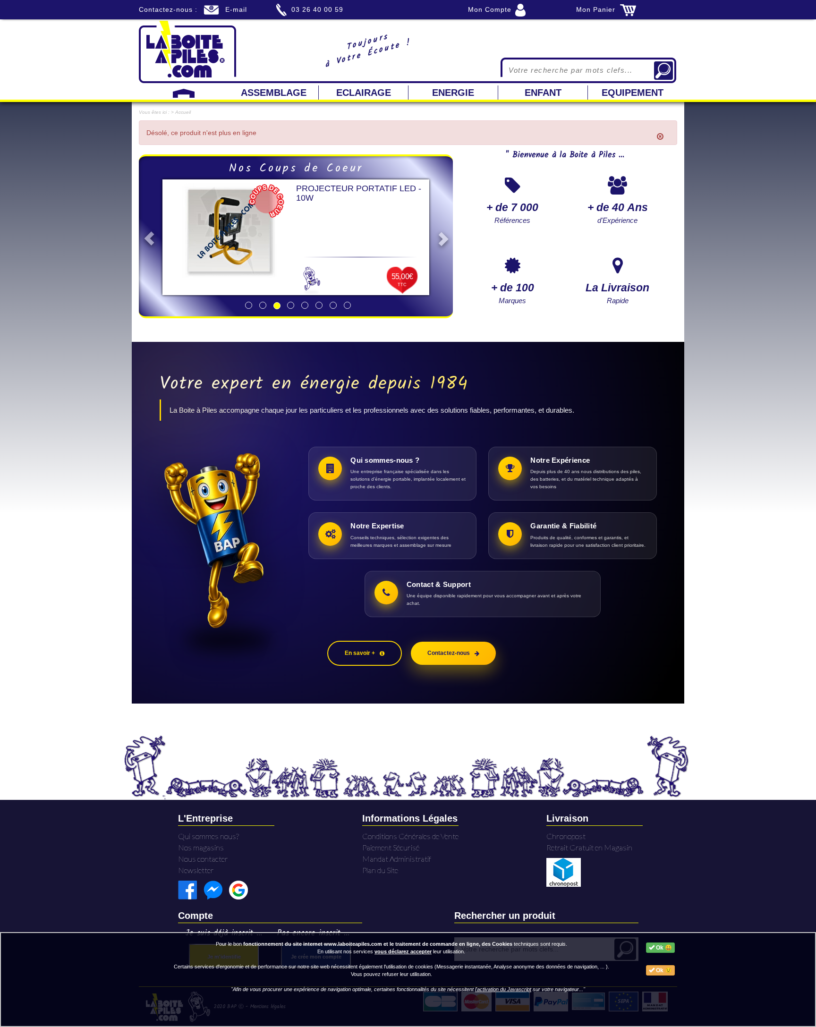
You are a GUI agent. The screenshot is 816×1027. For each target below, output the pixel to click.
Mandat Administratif (396, 859)
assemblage (273, 92)
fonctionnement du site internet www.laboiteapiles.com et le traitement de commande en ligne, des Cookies (377, 944)
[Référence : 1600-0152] (229, 230)
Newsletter (196, 870)
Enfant (543, 92)
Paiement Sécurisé (390, 847)
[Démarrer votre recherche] (663, 70)
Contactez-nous (448, 653)
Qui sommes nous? (208, 836)
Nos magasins (201, 847)
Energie (453, 92)
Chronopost (566, 836)
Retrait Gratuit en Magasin (589, 847)
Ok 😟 (663, 970)
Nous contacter (203, 859)
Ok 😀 (663, 947)
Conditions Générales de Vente (410, 836)
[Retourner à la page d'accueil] (187, 51)
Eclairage (363, 92)
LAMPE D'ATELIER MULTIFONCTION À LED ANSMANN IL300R (344, 198)
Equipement (632, 92)
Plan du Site (380, 870)
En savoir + (360, 653)
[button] (146, 236)
